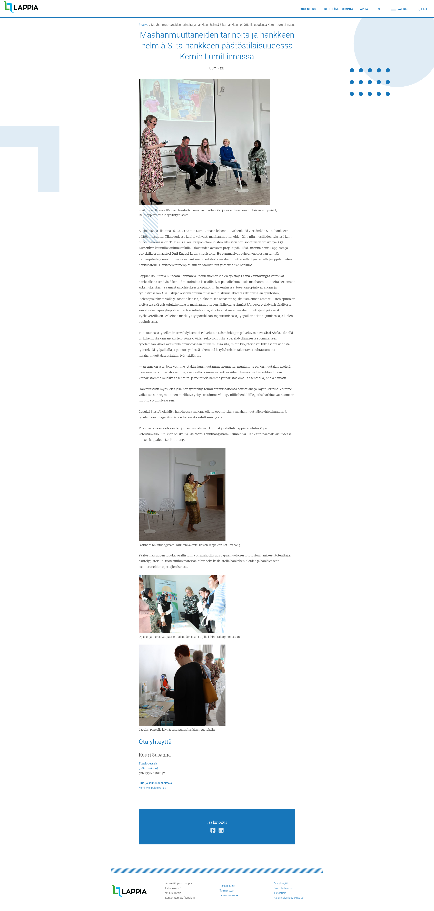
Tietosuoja (280, 893)
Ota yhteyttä (281, 883)
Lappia (363, 9)
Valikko (403, 9)
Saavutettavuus (283, 888)
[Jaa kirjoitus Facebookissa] (213, 830)
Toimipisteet (227, 890)
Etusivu (144, 24)
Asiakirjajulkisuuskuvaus (288, 897)
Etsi (424, 9)
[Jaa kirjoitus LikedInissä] (221, 830)
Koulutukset (309, 9)
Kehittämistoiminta (338, 9)
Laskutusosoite (229, 895)
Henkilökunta (227, 885)
